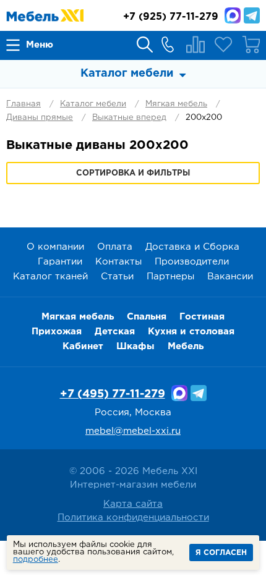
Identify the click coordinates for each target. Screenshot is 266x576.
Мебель (186, 346)
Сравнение (195, 44)
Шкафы (135, 346)
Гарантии (60, 262)
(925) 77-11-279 (170, 17)
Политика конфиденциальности (133, 518)
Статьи (117, 277)
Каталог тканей (50, 277)
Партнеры (170, 277)
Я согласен (221, 552)
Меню (39, 45)
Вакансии (230, 277)
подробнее (35, 559)
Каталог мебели (93, 104)
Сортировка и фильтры (133, 173)
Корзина (251, 44)
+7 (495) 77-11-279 (112, 394)
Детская (115, 332)
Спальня (146, 317)
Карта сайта (133, 504)
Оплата (114, 247)
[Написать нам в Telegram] (252, 15)
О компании (55, 247)
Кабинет (82, 346)
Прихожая (57, 332)
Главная (23, 104)
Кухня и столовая (191, 332)
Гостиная (202, 317)
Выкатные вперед (129, 117)
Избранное (223, 44)
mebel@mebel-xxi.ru (133, 431)
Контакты (118, 262)
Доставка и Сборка (192, 247)
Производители (192, 262)
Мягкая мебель (176, 104)
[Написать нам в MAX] (233, 15)
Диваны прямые (39, 117)
